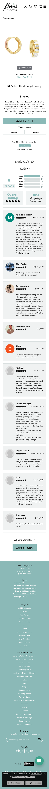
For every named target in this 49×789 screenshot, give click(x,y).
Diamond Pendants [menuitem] (24, 724)
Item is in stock (25, 146)
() (42, 176)
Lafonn (24, 628)
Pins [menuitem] (24, 683)
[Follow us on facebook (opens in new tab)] (24, 751)
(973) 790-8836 (24, 76)
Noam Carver (24, 635)
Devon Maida (22, 285)
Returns (36, 132)
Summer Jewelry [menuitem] (24, 669)
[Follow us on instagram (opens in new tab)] (30, 751)
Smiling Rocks (24, 642)
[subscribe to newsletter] (39, 739)
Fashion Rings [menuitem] (24, 697)
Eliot (18, 477)
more (30, 113)
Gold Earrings (9, 18)
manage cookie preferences (23, 777)
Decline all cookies (15, 783)
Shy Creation (24, 639)
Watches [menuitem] (24, 710)
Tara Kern (20, 515)
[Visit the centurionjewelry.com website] (29, 764)
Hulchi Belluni (24, 622)
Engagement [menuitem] (24, 690)
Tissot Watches (24, 646)
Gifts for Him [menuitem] (24, 666)
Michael (20, 367)
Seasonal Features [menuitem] (24, 676)
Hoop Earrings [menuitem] (24, 721)
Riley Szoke (21, 264)
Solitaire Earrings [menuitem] (24, 717)
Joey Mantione (23, 326)
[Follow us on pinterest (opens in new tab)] (18, 751)
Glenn (18, 345)
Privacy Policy (36, 774)
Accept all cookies (33, 783)
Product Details (24, 162)
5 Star (21, 176)
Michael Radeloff (24, 214)
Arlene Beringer (23, 403)
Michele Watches (24, 632)
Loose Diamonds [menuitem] (24, 680)
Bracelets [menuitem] (24, 707)
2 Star (21, 184)
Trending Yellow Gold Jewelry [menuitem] (24, 656)
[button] (25, 6)
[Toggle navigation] (45, 6)
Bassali (24, 611)
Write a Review (24, 547)
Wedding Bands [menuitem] (24, 693)
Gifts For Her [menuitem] (24, 662)
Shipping (13, 132)
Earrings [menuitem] (24, 704)
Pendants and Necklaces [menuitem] (24, 700)
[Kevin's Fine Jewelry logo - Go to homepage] (10, 6)
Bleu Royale (25, 615)
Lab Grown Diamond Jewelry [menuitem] (24, 673)
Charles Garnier (24, 618)
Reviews (24, 169)
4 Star (21, 179)
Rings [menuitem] (24, 686)
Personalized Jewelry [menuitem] (24, 659)
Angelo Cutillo (22, 450)
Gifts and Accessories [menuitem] (24, 714)
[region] (24, 49)
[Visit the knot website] (18, 764)
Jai (25, 625)
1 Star (21, 186)
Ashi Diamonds (24, 608)
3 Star (21, 181)
